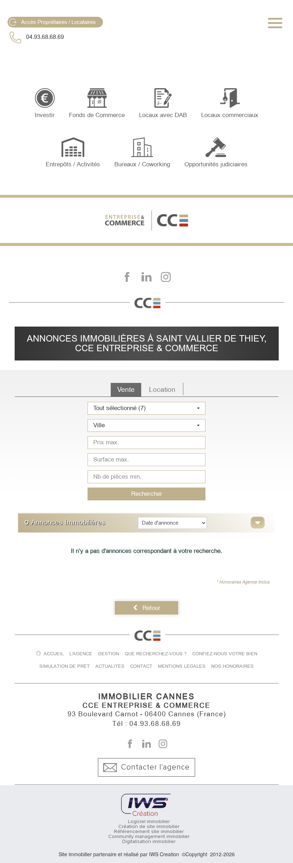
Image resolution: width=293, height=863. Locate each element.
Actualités (109, 666)
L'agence (80, 653)
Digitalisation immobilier (148, 841)
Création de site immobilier (148, 826)
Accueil (54, 653)
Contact (141, 666)
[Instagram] (165, 277)
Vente (126, 389)
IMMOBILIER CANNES (146, 696)
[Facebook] (127, 277)
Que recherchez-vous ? (156, 653)
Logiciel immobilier (149, 821)
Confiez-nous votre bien (224, 653)
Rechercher (146, 493)
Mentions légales (181, 666)
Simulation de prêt (64, 666)
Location (162, 389)
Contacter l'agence (155, 767)
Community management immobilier (148, 836)
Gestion (108, 653)
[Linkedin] (146, 277)
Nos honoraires (232, 666)
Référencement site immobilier (149, 831)
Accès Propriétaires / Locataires (58, 22)
